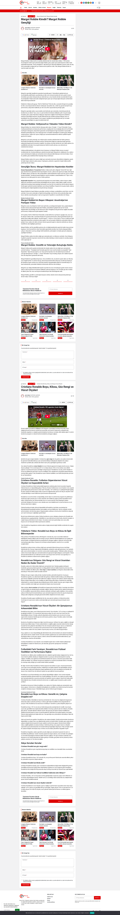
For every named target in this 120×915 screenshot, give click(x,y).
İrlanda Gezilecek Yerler (27, 478)
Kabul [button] (17, 910)
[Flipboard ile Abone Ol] (34, 35)
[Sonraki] (96, 3)
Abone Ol (60, 293)
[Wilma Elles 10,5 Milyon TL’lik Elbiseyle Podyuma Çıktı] (65, 82)
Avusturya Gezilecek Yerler (28, 692)
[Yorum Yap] (57, 34)
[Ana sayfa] (20, 7)
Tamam (92, 912)
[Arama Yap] (99, 2)
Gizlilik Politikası (7, 910)
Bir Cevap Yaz (25, 345)
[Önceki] (79, 3)
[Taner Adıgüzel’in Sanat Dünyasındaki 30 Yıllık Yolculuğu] (29, 330)
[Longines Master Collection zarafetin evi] (29, 82)
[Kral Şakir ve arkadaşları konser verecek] (47, 82)
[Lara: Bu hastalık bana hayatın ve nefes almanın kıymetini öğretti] (66, 330)
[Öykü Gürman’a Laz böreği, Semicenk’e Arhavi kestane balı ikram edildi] (47, 330)
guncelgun (27, 27)
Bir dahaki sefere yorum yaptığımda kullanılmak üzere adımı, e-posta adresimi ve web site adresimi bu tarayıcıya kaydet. (48, 373)
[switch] (98, 7)
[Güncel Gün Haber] (24, 2)
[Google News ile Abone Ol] (26, 35)
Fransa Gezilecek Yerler (27, 243)
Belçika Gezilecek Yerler (27, 198)
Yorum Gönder (25, 376)
